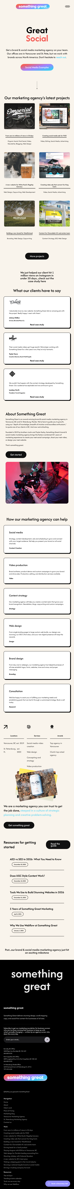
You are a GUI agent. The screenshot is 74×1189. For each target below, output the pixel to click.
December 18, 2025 (20, 881)
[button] (67, 6)
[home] (33, 6)
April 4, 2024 (17, 914)
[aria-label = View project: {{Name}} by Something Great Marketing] (19, 116)
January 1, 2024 (19, 931)
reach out (61, 57)
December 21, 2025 (20, 897)
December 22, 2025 (20, 864)
